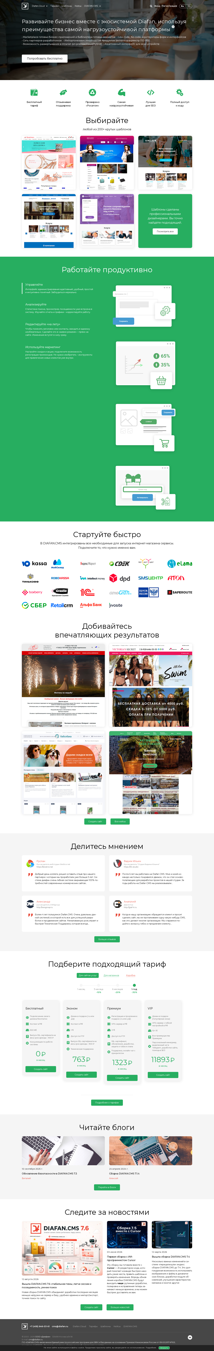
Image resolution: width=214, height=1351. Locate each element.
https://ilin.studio (131, 867)
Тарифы (93, 1326)
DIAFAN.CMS (130, 1326)
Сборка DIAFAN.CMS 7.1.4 (124, 1173)
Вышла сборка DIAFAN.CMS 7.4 (171, 1256)
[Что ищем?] (151, 6)
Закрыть (164, 1348)
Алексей (113, 1178)
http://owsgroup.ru (45, 907)
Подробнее (151, 1348)
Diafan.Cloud (79, 1326)
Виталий (26, 1178)
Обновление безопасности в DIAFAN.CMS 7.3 (49, 1173)
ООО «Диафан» (42, 1336)
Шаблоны (105, 1326)
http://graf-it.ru (130, 907)
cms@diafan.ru (60, 1326)
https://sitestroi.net (45, 867)
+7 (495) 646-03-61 (40, 1326)
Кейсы (117, 1326)
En (189, 6)
